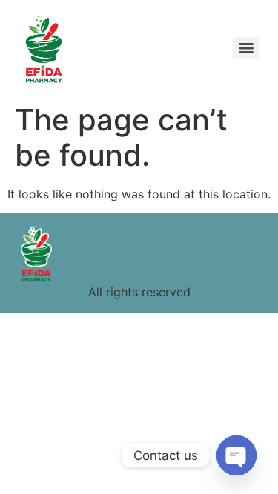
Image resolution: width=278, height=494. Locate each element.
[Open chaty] (236, 455)
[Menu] (246, 48)
